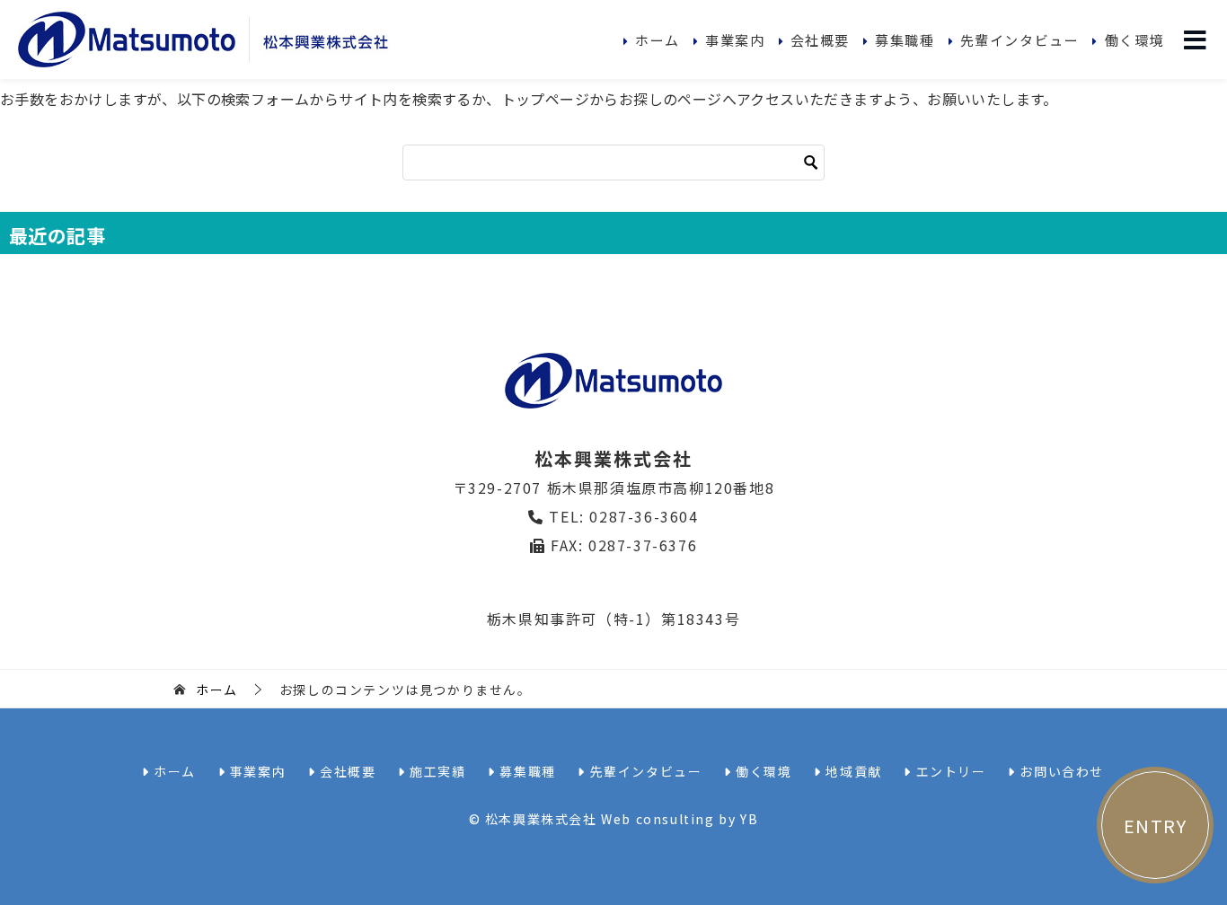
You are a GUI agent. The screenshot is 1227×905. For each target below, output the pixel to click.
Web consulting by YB (679, 819)
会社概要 (820, 40)
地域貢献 (852, 771)
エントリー (948, 771)
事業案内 (734, 40)
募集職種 (904, 40)
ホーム (657, 40)
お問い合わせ (1060, 771)
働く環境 (1134, 40)
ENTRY (1155, 826)
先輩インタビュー (1020, 40)
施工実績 (436, 771)
